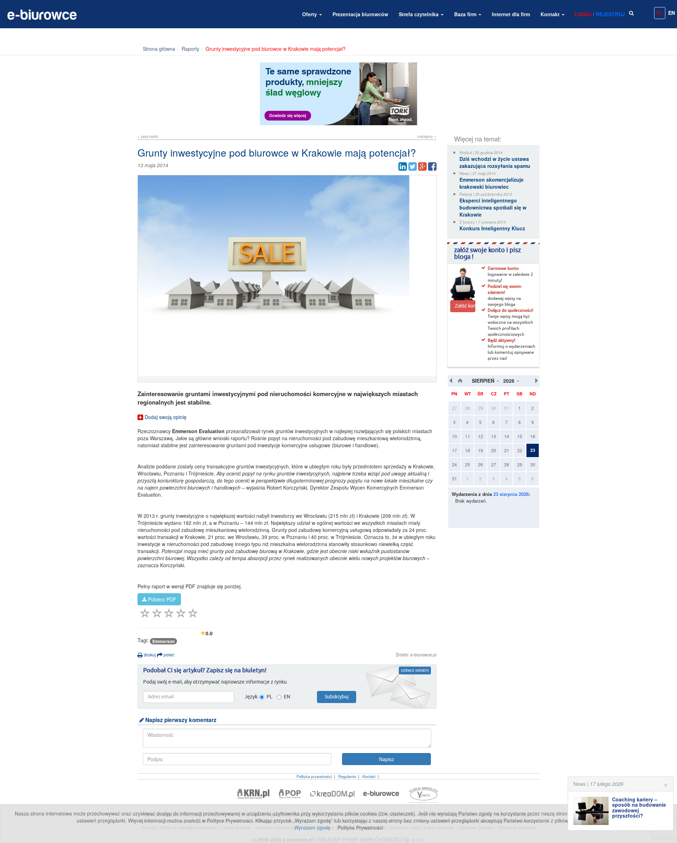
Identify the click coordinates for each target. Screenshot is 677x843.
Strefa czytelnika (419, 14)
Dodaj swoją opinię (165, 416)
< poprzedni (148, 136)
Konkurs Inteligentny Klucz (492, 228)
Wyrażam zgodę (312, 827)
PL (660, 13)
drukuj (149, 654)
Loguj (583, 14)
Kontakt (551, 14)
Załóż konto (465, 306)
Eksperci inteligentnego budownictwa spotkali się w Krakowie (492, 207)
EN (671, 12)
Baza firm (466, 14)
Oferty (310, 14)
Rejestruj (610, 14)
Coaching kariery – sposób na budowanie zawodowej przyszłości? (639, 807)
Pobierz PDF (161, 599)
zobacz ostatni (415, 670)
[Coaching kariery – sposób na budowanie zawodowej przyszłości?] (592, 811)
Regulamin (347, 776)
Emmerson (163, 641)
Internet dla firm (511, 14)
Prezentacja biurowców (360, 14)
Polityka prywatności (314, 776)
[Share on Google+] (422, 166)
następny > (427, 136)
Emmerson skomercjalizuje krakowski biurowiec (491, 183)
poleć (168, 654)
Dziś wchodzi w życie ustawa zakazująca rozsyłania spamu (494, 162)
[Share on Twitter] (412, 166)
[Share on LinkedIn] (402, 166)
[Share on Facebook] (432, 166)
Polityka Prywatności (360, 827)
